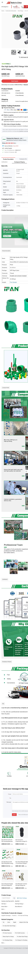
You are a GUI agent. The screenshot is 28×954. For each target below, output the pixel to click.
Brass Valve (4, 906)
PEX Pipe (3, 903)
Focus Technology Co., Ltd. (18, 948)
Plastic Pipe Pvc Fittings (8, 936)
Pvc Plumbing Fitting (7, 940)
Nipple (14, 922)
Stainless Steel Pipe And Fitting (8, 901)
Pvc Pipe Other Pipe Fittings (9, 925)
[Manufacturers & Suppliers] (14, 2)
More (2, 943)
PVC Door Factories (7, 933)
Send (14, 814)
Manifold (17, 901)
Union (8, 922)
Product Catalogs (22, 898)
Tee (3, 922)
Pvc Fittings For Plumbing (21, 940)
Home (2, 10)
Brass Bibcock (18, 906)
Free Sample (13, 282)
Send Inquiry (14, 81)
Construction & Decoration (11, 10)
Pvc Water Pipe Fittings (22, 936)
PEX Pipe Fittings (19, 903)
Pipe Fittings (20, 10)
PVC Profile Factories (20, 933)
